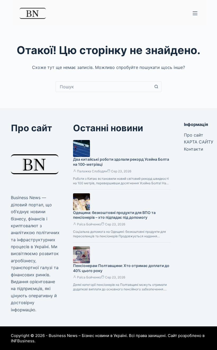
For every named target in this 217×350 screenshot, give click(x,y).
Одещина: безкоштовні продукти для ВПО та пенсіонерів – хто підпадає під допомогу (114, 215)
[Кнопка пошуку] (156, 87)
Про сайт (193, 135)
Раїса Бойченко (89, 224)
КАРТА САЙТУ (198, 142)
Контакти (193, 149)
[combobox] (103, 86)
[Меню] (195, 13)
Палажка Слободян (92, 171)
